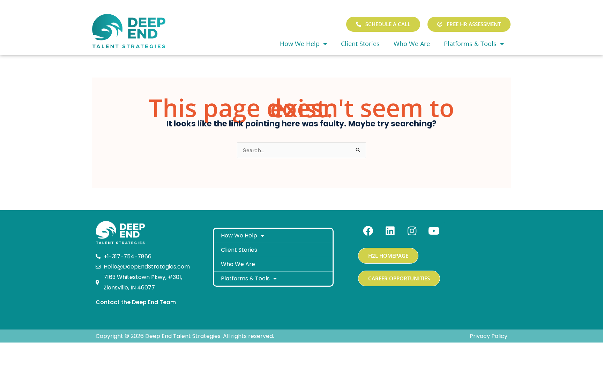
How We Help (300, 43)
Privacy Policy (488, 336)
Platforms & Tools (470, 43)
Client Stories (360, 43)
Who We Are (412, 43)
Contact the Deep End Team (136, 302)
